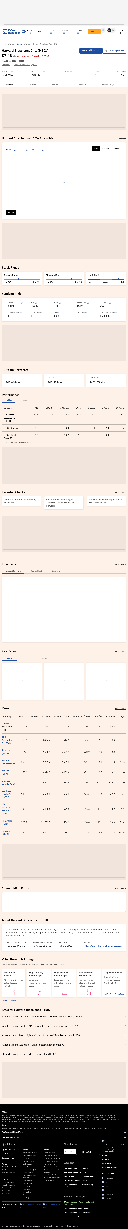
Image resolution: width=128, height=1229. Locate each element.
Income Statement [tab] (13, 571)
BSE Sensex (6, 1194)
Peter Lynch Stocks (8, 1188)
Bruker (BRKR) (5, 772)
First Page (26, 1198)
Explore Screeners (9, 1000)
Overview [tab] (9, 84)
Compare (122, 138)
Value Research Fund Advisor (76, 1209)
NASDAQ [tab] (11, 213)
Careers (105, 1159)
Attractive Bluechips (9, 1185)
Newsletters (69, 1176)
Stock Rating (87, 1185)
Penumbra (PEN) (7, 822)
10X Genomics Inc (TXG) (7, 740)
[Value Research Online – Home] (12, 31)
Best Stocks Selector (51, 1167)
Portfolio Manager (50, 1152)
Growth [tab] (44, 658)
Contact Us (107, 1163)
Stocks (65, 30)
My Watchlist (7, 1154)
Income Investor (28, 1183)
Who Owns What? (50, 1175)
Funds (52, 30)
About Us (106, 1155)
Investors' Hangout (29, 1170)
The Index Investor (29, 1155)
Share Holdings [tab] (108, 85)
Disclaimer (68, 1226)
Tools (46, 1150)
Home (4, 44)
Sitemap (76, 1226)
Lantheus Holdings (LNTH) (6, 794)
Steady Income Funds (9, 1170)
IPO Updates (27, 1192)
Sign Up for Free (88, 1152)
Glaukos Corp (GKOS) (8, 782)
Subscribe (94, 31)
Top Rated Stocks (8, 1182)
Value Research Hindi (70, 1186)
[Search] (103, 30)
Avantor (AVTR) (6, 752)
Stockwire (26, 1195)
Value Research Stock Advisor (77, 1213)
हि (113, 30)
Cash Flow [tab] (56, 571)
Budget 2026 (27, 1164)
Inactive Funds (49, 1180)
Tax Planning (27, 1186)
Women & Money (29, 1161)
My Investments (8, 1150)
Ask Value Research (72, 1172)
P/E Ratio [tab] (105, 148)
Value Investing (28, 1172)
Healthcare (6, 65)
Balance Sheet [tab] (36, 571)
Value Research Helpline (31, 1167)
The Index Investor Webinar (29, 1176)
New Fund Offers (50, 1164)
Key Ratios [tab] (32, 85)
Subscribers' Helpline (30, 1152)
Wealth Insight (29, 31)
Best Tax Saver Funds (9, 1172)
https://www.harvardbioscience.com (103, 945)
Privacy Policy (58, 1226)
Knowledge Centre (72, 1168)
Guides (85, 1168)
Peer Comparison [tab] (57, 85)
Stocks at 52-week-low (9, 1191)
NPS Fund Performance (52, 1178)
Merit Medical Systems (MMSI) (6, 809)
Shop (84, 1172)
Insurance (26, 1189)
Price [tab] (96, 148)
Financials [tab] (83, 85)
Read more (27, 936)
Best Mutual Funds (50, 1155)
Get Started (27, 1158)
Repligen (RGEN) (6, 832)
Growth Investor (28, 1180)
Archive (26, 1150)
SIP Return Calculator (51, 1161)
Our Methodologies (72, 1180)
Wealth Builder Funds (9, 1167)
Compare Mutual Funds (52, 1158)
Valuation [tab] (27, 658)
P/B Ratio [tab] (116, 148)
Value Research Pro (72, 1217)
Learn (84, 1180)
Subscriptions (8, 1158)
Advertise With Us (110, 1168)
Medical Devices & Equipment (25, 65)
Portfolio (41, 31)
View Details (120, 492)
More (80, 30)
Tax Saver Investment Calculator (51, 1171)
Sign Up (121, 31)
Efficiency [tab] (10, 658)
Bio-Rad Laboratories (8, 762)
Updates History (89, 1176)
